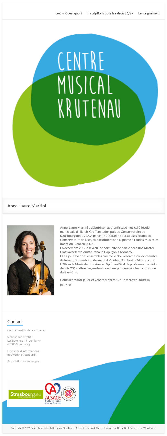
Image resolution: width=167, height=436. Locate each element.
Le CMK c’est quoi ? (68, 13)
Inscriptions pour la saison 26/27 (110, 13)
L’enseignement (149, 13)
